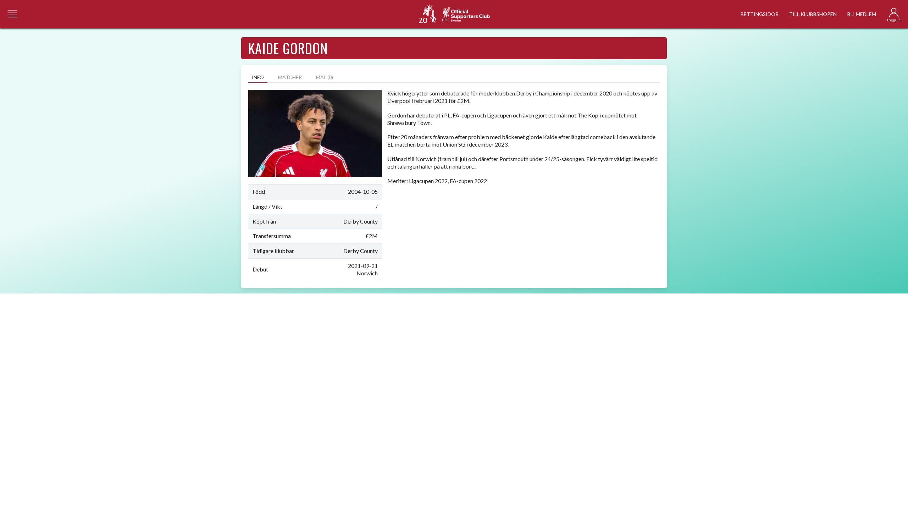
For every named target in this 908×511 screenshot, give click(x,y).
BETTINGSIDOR (760, 14)
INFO (258, 77)
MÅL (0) (324, 77)
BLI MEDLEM (861, 14)
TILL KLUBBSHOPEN (813, 14)
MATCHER (290, 77)
